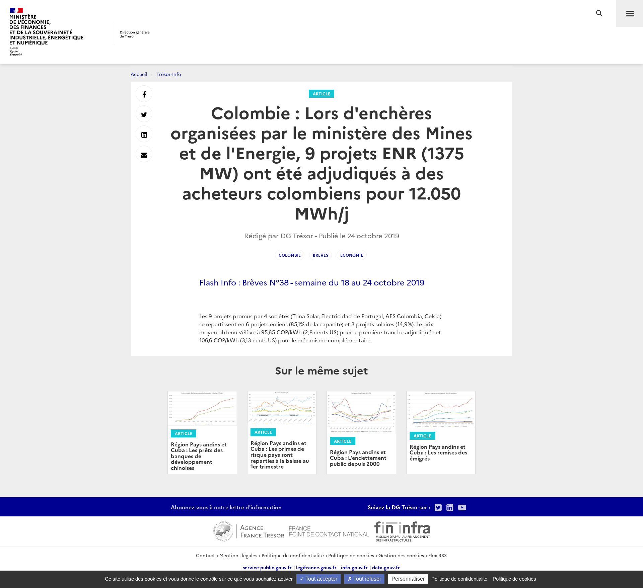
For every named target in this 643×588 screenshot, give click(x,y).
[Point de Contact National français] (329, 530)
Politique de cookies (351, 555)
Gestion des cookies (401, 555)
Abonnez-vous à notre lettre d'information (226, 507)
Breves (320, 255)
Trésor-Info (168, 74)
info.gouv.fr (354, 567)
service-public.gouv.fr (267, 567)
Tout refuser (366, 579)
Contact (205, 555)
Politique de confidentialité (293, 555)
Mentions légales (238, 555)
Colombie (290, 255)
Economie (351, 255)
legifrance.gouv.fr (316, 567)
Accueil (139, 74)
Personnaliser (408, 579)
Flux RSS (437, 555)
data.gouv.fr (386, 567)
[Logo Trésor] (132, 34)
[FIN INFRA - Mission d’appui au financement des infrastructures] (402, 530)
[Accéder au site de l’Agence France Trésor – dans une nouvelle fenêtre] (248, 530)
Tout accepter (320, 579)
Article (321, 93)
